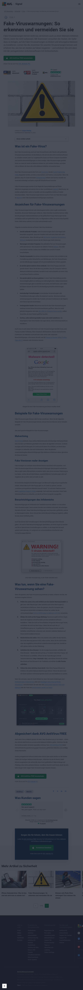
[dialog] (41, 495)
